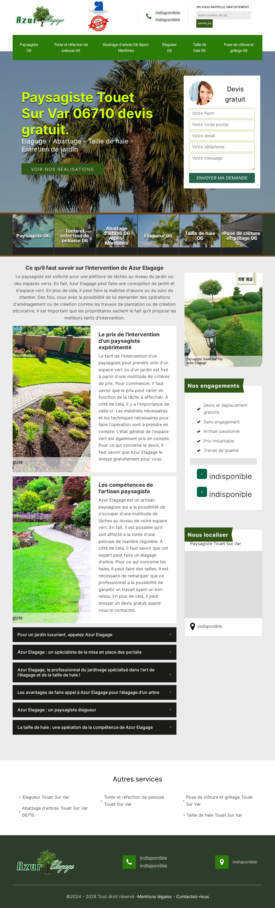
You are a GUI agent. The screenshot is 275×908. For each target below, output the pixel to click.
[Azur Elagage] (41, 16)
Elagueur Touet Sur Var (46, 797)
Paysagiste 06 (29, 47)
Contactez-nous (192, 896)
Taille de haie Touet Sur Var (214, 815)
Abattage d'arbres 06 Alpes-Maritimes (126, 47)
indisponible (167, 12)
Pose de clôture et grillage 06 (239, 47)
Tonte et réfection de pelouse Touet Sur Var (134, 800)
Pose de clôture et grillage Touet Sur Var (219, 800)
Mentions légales (155, 896)
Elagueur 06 (169, 47)
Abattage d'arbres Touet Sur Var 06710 (55, 811)
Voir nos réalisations (62, 169)
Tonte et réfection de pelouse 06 (71, 47)
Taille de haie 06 (199, 47)
